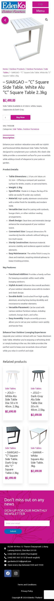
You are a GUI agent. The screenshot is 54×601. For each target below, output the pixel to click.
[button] (5, 20)
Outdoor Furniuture (34, 69)
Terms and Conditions (27, 584)
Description (8, 138)
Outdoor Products (17, 69)
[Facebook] (8, 573)
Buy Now (20, 117)
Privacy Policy (27, 591)
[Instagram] (15, 573)
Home (5, 69)
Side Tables (17, 129)
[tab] (8, 138)
